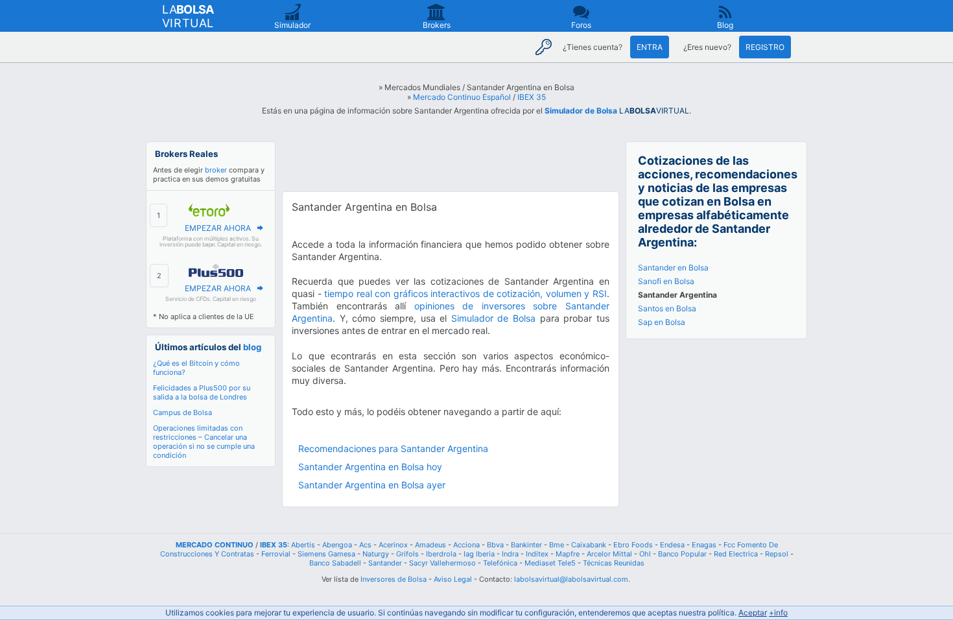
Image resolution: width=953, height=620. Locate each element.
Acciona (466, 544)
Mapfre (568, 553)
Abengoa (337, 544)
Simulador (292, 25)
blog (252, 347)
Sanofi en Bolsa (666, 281)
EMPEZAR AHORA (218, 228)
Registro (765, 47)
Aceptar (752, 612)
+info (778, 612)
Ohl (645, 553)
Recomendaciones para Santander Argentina (393, 448)
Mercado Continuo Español (462, 97)
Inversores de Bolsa (393, 579)
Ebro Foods (633, 544)
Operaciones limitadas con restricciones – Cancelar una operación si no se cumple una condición (204, 441)
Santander (385, 562)
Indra (510, 553)
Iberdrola (441, 553)
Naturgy (375, 553)
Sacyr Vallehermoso (442, 562)
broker (216, 169)
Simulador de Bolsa (581, 110)
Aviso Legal (453, 579)
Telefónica (500, 562)
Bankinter (526, 544)
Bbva (495, 544)
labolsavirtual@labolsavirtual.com (571, 579)
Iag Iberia (479, 553)
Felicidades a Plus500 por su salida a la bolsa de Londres (201, 392)
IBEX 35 (531, 97)
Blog (725, 25)
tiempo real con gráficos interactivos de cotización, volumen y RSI (465, 293)
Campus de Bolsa (182, 412)
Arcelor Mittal (609, 553)
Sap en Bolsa (661, 322)
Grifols (407, 553)
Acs (365, 544)
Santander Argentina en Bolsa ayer (371, 484)
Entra (650, 47)
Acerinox (393, 544)
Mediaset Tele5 (550, 562)
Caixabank (588, 544)
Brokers (437, 25)
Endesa (672, 544)
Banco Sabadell (335, 562)
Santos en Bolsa (667, 308)
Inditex (537, 553)
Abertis (303, 544)
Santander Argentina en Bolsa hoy (370, 466)
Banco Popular (682, 553)
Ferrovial (275, 553)
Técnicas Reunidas (613, 562)
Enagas (704, 544)
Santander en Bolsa (673, 267)
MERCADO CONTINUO (214, 544)
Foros (581, 25)
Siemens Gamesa (326, 553)
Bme (556, 544)
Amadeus (430, 544)
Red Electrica (736, 553)
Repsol (776, 553)
